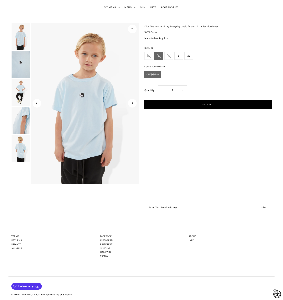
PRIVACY (16, 244)
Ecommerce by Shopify (58, 294)
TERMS (15, 236)
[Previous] (37, 103)
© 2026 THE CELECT (22, 294)
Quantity (149, 90)
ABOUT (192, 236)
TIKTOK (104, 256)
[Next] (132, 103)
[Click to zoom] (132, 29)
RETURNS (16, 240)
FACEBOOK (106, 236)
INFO (191, 240)
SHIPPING (16, 248)
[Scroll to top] (274, 290)
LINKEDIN (105, 252)
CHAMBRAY (153, 74)
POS (37, 294)
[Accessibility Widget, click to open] (277, 294)
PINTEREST (106, 244)
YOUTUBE (105, 248)
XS (148, 55)
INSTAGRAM (106, 240)
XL (188, 55)
